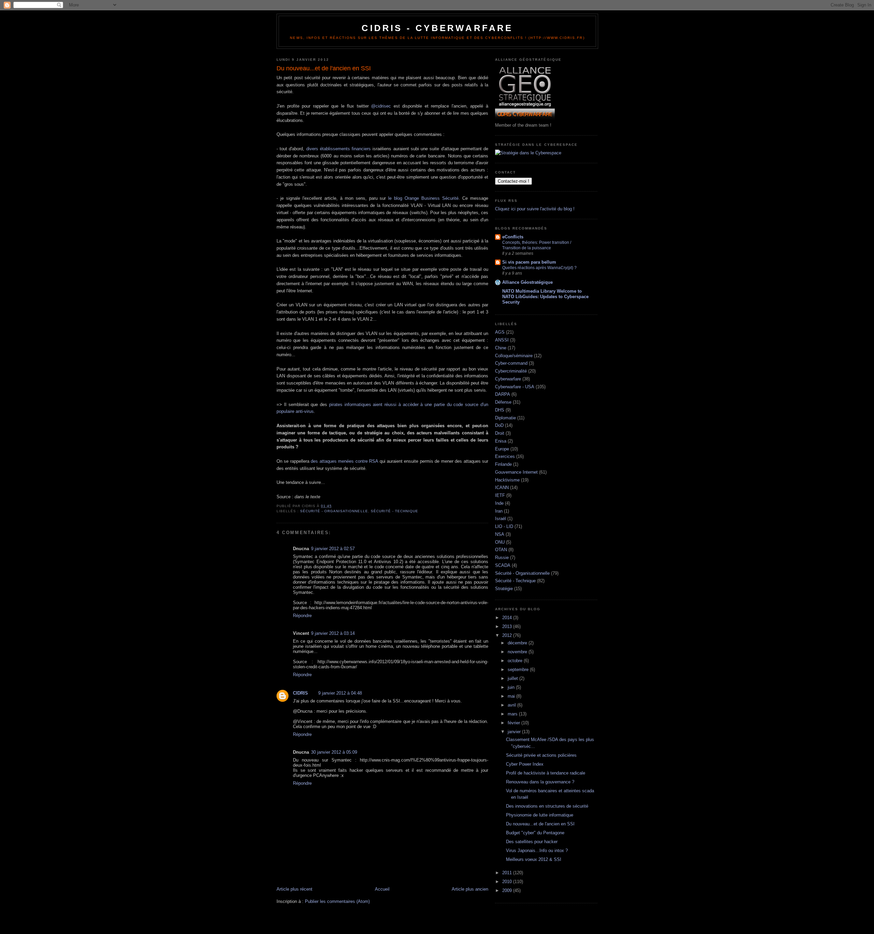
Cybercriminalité (511, 371)
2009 (507, 890)
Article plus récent (294, 889)
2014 (507, 617)
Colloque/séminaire (514, 355)
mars (513, 713)
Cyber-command (511, 363)
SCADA (502, 565)
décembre (518, 642)
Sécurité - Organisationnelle (334, 511)
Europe (502, 448)
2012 (507, 635)
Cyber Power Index (525, 764)
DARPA (502, 394)
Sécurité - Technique (394, 511)
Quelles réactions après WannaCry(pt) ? (539, 267)
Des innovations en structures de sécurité (547, 806)
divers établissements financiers (338, 148)
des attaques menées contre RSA (344, 461)
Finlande (503, 464)
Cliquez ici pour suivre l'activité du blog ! (535, 208)
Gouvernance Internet (516, 472)
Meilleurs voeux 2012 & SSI (533, 859)
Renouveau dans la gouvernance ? (540, 781)
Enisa (500, 441)
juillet (513, 678)
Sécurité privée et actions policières (541, 755)
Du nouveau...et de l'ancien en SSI (540, 823)
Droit (499, 433)
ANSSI (502, 340)
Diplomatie (505, 417)
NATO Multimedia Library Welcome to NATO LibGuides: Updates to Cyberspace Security (545, 297)
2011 (507, 872)
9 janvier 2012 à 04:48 (340, 693)
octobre (516, 660)
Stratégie (504, 588)
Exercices (505, 456)
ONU (500, 542)
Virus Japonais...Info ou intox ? (537, 850)
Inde (499, 503)
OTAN (501, 549)
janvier (515, 731)
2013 (507, 626)
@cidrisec (381, 106)
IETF (500, 495)
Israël (500, 518)
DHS (499, 410)
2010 (507, 881)
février (514, 722)
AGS (500, 332)
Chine (500, 347)
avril (512, 705)
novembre (518, 651)
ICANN (502, 487)
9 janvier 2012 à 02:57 (333, 548)
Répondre (302, 615)
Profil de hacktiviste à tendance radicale (545, 773)
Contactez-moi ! (513, 181)
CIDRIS (300, 693)
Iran (499, 511)
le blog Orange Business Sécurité (423, 198)
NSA (499, 534)
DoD (499, 425)
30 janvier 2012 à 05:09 (334, 752)
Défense (503, 402)
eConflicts (512, 236)
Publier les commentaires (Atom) (337, 901)
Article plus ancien (470, 889)
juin (512, 687)
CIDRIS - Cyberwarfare (437, 28)
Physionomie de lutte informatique (539, 815)
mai (512, 696)
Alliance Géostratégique (527, 282)
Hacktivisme (507, 480)
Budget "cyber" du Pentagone (535, 832)
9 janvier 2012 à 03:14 (333, 633)
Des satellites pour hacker (532, 841)
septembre (519, 669)
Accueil (382, 889)
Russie (502, 557)
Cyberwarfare (508, 378)
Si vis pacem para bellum (529, 262)
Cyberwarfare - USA (514, 386)
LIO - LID (504, 526)
